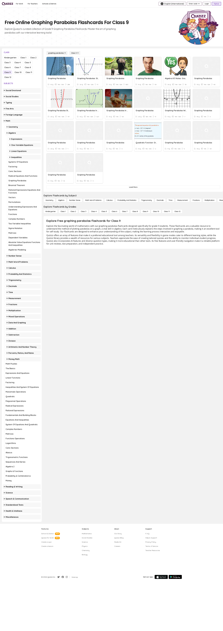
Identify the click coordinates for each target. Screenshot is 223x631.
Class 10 (18, 72)
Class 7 (18, 67)
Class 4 (17, 62)
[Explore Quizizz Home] (7, 3)
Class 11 (29, 72)
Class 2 (33, 57)
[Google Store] (175, 577)
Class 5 (28, 62)
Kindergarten (10, 57)
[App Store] (161, 577)
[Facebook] (63, 577)
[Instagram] (67, 577)
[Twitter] (58, 577)
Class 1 (23, 57)
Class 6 (7, 67)
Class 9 (7, 72)
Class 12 (7, 77)
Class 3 (7, 62)
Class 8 (28, 67)
